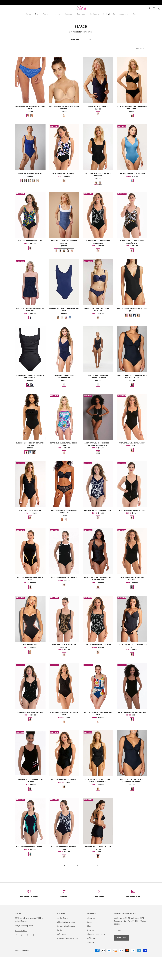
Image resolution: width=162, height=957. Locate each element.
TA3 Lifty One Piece (30, 645)
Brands (28, 14)
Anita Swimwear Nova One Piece (30, 712)
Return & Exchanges (66, 926)
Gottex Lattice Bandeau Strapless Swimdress (30, 309)
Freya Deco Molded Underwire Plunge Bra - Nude (64, 107)
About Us (91, 918)
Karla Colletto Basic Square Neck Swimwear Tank (30, 377)
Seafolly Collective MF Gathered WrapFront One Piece (98, 781)
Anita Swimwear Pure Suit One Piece (132, 712)
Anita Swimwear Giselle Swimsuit (64, 780)
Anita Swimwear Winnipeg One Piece (30, 847)
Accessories (123, 14)
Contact (90, 930)
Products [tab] (75, 40)
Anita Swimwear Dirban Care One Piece (64, 848)
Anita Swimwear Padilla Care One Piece (30, 579)
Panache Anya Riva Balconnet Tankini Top (132, 646)
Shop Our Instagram (96, 934)
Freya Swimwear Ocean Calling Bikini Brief (30, 107)
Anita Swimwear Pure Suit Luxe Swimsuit (132, 579)
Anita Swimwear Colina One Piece (64, 578)
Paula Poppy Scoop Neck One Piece (30, 174)
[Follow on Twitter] (22, 935)
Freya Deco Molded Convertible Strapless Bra (64, 511)
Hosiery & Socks (109, 14)
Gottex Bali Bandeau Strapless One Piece (64, 444)
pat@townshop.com (24, 925)
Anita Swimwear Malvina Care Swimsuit (64, 646)
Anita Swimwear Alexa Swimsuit (132, 443)
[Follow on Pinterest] (33, 935)
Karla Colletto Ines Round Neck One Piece (64, 309)
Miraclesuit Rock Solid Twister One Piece (64, 713)
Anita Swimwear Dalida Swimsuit (98, 645)
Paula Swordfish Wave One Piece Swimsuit (64, 242)
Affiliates (91, 938)
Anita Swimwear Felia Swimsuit (64, 174)
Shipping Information (66, 922)
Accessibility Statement (67, 938)
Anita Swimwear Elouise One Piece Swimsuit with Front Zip (98, 444)
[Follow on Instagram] (27, 935)
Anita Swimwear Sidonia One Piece (98, 510)
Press (89, 922)
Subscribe (121, 938)
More (134, 14)
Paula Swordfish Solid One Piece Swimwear (98, 175)
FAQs (59, 930)
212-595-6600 (21, 930)
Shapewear (81, 14)
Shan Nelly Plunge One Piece (30, 510)
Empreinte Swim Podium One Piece (132, 174)
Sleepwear (69, 14)
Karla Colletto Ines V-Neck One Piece (132, 308)
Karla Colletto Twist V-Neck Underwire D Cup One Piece (132, 781)
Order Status (62, 918)
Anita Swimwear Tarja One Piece (132, 510)
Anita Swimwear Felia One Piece (30, 241)
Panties (45, 14)
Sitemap (90, 942)
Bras (36, 14)
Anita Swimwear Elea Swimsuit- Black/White (97, 242)
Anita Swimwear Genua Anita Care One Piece (30, 781)
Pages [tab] (89, 40)
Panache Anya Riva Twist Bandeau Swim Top (98, 309)
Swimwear (56, 14)
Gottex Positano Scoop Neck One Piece (98, 713)
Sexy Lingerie (94, 14)
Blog (89, 926)
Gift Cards (61, 934)
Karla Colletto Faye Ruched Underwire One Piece (98, 377)
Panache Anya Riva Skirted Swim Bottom (98, 848)
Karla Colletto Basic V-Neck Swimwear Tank (64, 377)
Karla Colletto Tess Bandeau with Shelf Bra (30, 444)
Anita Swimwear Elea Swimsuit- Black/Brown (131, 242)
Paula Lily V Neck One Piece (98, 106)
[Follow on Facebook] (16, 935)
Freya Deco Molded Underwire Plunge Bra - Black (132, 107)
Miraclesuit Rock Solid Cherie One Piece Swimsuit (98, 579)
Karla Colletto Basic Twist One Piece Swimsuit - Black (132, 377)
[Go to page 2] (97, 865)
